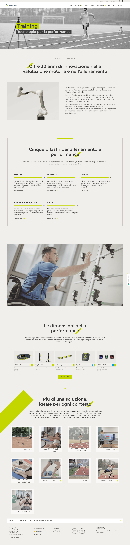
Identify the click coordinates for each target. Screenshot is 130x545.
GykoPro (79, 365)
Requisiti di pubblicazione (58, 531)
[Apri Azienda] (122, 5)
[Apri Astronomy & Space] (81, 5)
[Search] (119, 1)
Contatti (113, 1)
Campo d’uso (18, 191)
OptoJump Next (60, 365)
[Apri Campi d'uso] (115, 5)
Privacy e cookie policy (57, 530)
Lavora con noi (100, 1)
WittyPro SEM (101, 365)
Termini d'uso (56, 528)
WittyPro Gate (39, 365)
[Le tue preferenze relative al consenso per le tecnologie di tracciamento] (128, 280)
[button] (3, 273)
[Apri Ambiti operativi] (105, 5)
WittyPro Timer (19, 365)
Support (107, 1)
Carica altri (65, 377)
